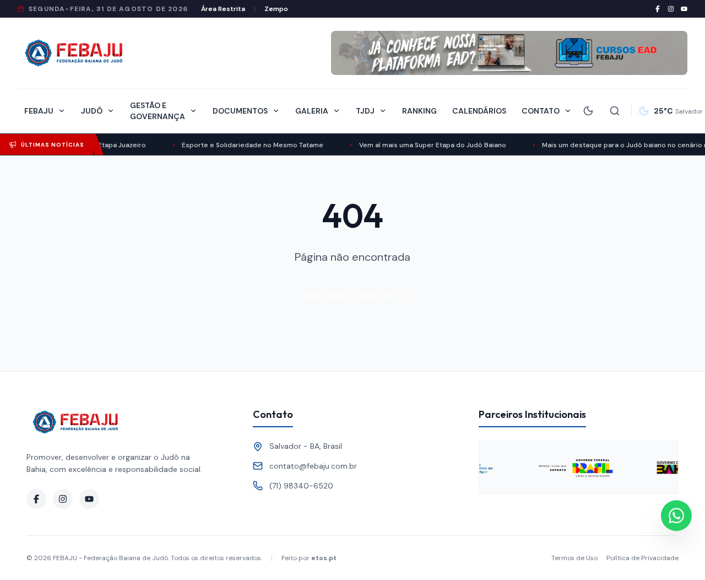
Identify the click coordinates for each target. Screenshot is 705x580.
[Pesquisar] (615, 111)
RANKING (419, 111)
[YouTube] (684, 9)
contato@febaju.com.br (313, 466)
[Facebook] (657, 9)
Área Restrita (223, 8)
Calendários (479, 111)
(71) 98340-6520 (301, 486)
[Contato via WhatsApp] (676, 516)
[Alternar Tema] (588, 111)
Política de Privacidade (642, 558)
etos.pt (324, 558)
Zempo (276, 8)
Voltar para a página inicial (352, 295)
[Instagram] (671, 9)
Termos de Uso (574, 558)
